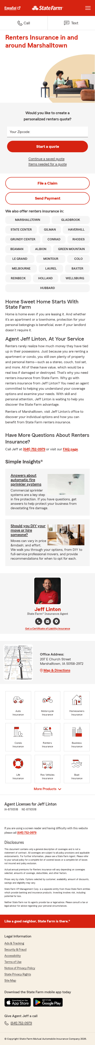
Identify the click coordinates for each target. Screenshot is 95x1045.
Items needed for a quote (47, 164)
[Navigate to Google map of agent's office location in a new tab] (56, 621)
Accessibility (12, 955)
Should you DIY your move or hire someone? (28, 530)
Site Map (10, 980)
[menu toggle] (88, 8)
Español (10, 8)
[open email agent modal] (47, 622)
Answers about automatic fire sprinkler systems (26, 479)
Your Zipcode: (20, 132)
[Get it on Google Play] (48, 1002)
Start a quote (47, 146)
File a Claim (47, 183)
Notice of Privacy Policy (19, 968)
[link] (47, 8)
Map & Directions (57, 670)
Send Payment (47, 198)
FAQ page (70, 449)
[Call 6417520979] (38, 621)
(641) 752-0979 (34, 449)
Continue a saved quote (46, 159)
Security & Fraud (15, 949)
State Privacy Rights (17, 974)
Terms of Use (12, 962)
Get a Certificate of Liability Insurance (47, 628)
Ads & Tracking (14, 943)
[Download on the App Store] (17, 1002)
